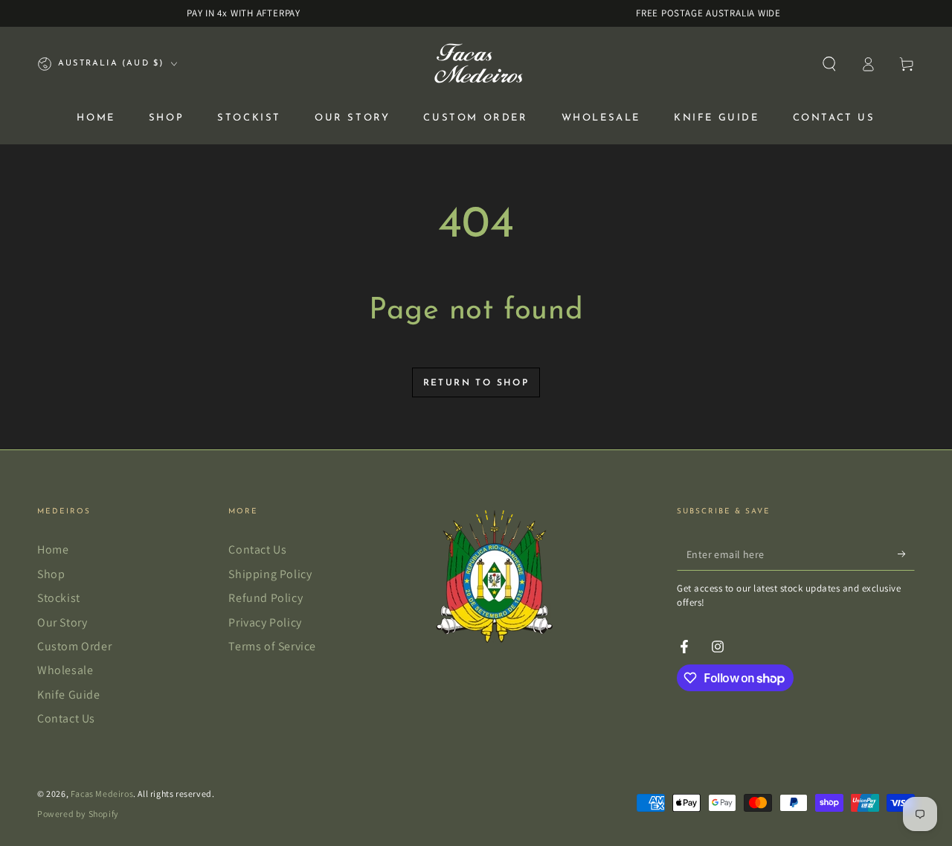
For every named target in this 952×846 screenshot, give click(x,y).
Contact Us (66, 718)
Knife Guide (68, 694)
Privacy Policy (264, 622)
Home (52, 549)
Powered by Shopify (78, 813)
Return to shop (476, 383)
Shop (51, 574)
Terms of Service (272, 646)
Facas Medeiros (102, 793)
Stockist (58, 598)
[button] (829, 64)
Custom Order (74, 646)
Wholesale (65, 670)
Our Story (62, 622)
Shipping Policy (270, 574)
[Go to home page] (476, 64)
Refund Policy (265, 598)
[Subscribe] (906, 553)
